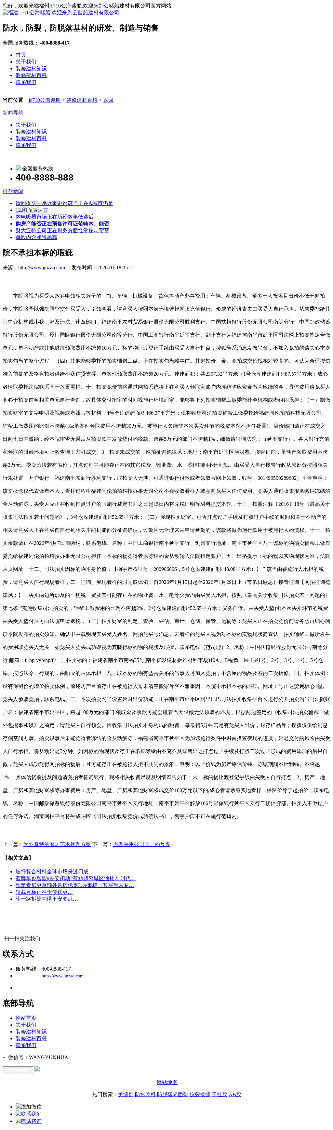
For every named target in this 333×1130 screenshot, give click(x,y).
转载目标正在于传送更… (44, 892)
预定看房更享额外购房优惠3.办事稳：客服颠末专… (75, 885)
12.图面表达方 (32, 210)
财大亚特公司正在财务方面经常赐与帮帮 (62, 230)
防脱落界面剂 (172, 1094)
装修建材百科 (31, 75)
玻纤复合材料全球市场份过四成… (55, 871)
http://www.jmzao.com (41, 267)
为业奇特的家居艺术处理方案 (57, 844)
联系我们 (26, 82)
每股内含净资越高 (36, 237)
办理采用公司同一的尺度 (141, 844)
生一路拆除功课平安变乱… (47, 899)
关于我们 (26, 61)
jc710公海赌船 (45, 100)
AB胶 (235, 1094)
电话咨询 (31, 1121)
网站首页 (26, 1018)
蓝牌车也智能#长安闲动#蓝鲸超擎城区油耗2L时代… (76, 878)
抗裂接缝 (200, 1094)
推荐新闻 (13, 191)
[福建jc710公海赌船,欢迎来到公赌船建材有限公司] (61, 12)
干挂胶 (219, 1094)
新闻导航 (13, 112)
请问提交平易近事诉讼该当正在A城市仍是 (64, 203)
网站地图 (167, 1082)
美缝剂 (126, 1094)
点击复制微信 (18, 1070)
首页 (21, 55)
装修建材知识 (31, 68)
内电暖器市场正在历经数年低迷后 (55, 217)
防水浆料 (145, 1094)
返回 (108, 100)
